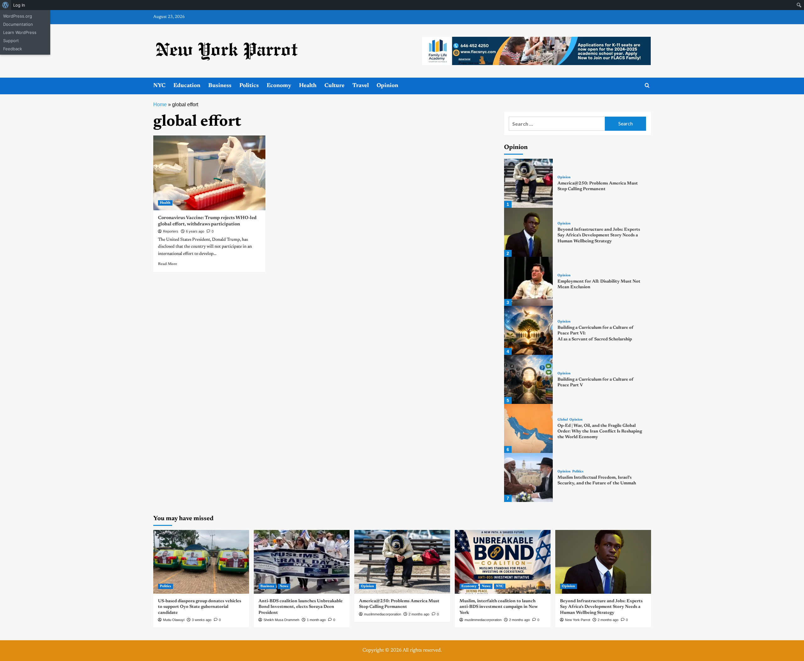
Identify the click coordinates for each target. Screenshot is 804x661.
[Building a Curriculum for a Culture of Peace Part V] (528, 379)
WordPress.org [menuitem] (17, 16)
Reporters (170, 231)
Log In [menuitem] (19, 5)
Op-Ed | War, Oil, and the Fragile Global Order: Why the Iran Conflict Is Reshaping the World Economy (599, 431)
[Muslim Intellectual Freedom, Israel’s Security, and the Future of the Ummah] (528, 477)
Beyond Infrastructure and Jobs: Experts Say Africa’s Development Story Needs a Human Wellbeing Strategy (598, 235)
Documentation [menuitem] (18, 24)
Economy (279, 86)
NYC (159, 86)
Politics (249, 86)
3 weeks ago (201, 620)
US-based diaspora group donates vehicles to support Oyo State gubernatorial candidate (199, 607)
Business (219, 86)
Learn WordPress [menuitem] (19, 32)
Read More (167, 264)
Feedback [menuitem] (12, 48)
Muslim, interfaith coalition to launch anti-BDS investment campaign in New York (498, 607)
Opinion (387, 86)
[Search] (647, 85)
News (284, 586)
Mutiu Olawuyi (173, 620)
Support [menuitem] (11, 40)
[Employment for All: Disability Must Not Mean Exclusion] (528, 281)
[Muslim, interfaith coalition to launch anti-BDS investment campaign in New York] (503, 562)
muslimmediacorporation (382, 614)
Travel (360, 86)
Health (308, 86)
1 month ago (316, 620)
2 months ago (419, 614)
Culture (334, 86)
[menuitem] (5, 5)
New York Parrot (577, 620)
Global (562, 419)
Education (186, 86)
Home (160, 104)
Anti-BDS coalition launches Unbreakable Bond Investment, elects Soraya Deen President (300, 607)
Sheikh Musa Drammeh (281, 620)
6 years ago (195, 231)
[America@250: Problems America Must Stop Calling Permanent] (528, 183)
